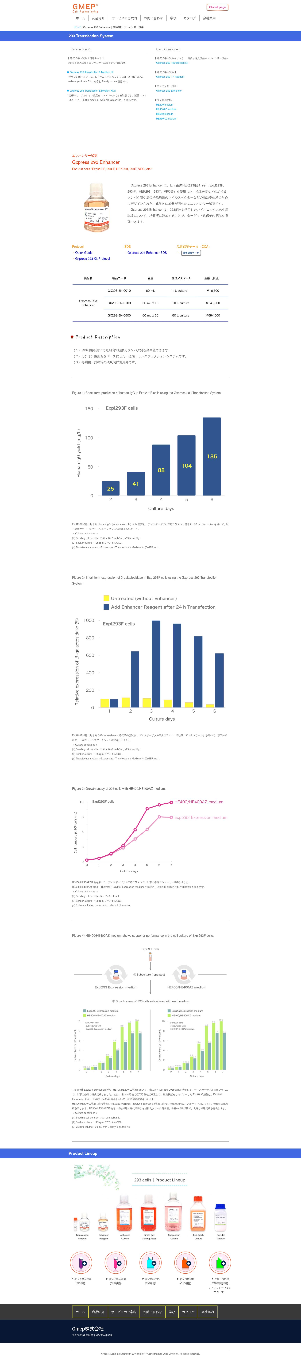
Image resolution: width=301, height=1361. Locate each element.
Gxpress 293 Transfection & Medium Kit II (93, 90)
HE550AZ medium (166, 118)
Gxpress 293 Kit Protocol (92, 258)
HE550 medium (164, 113)
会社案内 (209, 18)
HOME (77, 27)
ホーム (80, 18)
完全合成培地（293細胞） (152, 1281)
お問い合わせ (153, 18)
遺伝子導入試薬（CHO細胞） (117, 1281)
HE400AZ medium (166, 109)
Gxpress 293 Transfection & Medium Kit (92, 72)
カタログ (189, 18)
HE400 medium (164, 104)
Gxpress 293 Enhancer (169, 90)
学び (173, 18)
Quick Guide (83, 252)
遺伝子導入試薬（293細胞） (82, 1281)
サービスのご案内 (124, 18)
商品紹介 (98, 18)
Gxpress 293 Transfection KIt (172, 62)
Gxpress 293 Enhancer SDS (147, 252)
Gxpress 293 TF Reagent (170, 76)
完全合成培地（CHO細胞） (186, 1281)
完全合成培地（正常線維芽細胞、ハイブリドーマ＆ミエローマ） (220, 1285)
